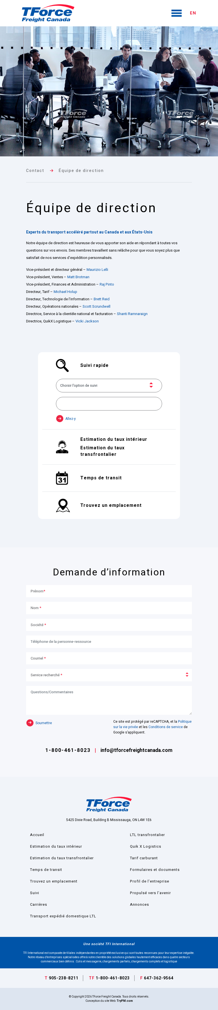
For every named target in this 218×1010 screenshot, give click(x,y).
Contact (35, 171)
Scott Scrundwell (96, 306)
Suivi (34, 893)
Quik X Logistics (145, 846)
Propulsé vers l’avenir (150, 893)
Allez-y (70, 418)
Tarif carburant (144, 858)
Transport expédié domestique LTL (63, 916)
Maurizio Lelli (97, 269)
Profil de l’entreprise (149, 881)
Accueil (37, 834)
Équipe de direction (81, 171)
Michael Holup (65, 291)
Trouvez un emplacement (53, 881)
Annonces (139, 904)
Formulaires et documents (155, 869)
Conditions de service (165, 727)
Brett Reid (102, 299)
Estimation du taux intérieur (56, 846)
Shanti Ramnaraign (132, 313)
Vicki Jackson (87, 321)
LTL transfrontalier (147, 834)
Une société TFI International (109, 944)
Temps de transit (46, 869)
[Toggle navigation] (176, 13)
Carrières (38, 904)
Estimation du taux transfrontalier (62, 858)
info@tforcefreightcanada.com (136, 750)
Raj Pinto (107, 284)
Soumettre (43, 722)
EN (193, 13)
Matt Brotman (78, 277)
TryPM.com (125, 1001)
